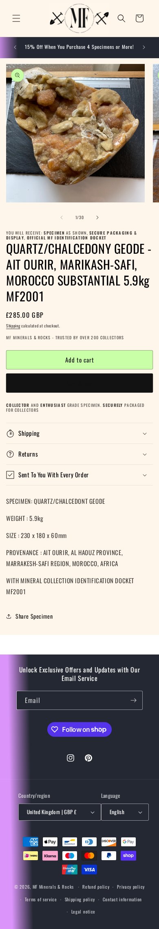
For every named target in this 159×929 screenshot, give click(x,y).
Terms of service (41, 899)
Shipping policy (80, 899)
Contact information (122, 899)
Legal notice (83, 911)
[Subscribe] (133, 700)
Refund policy (95, 886)
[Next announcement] (144, 47)
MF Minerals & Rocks (53, 886)
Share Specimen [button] (34, 616)
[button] (16, 18)
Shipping (13, 326)
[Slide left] (62, 217)
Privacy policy (131, 886)
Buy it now (79, 383)
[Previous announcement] (15, 47)
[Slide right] (97, 217)
